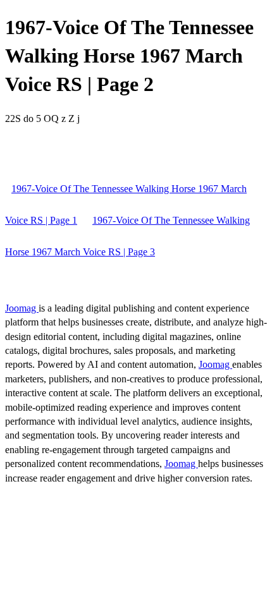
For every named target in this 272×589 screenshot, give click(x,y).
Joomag (22, 308)
